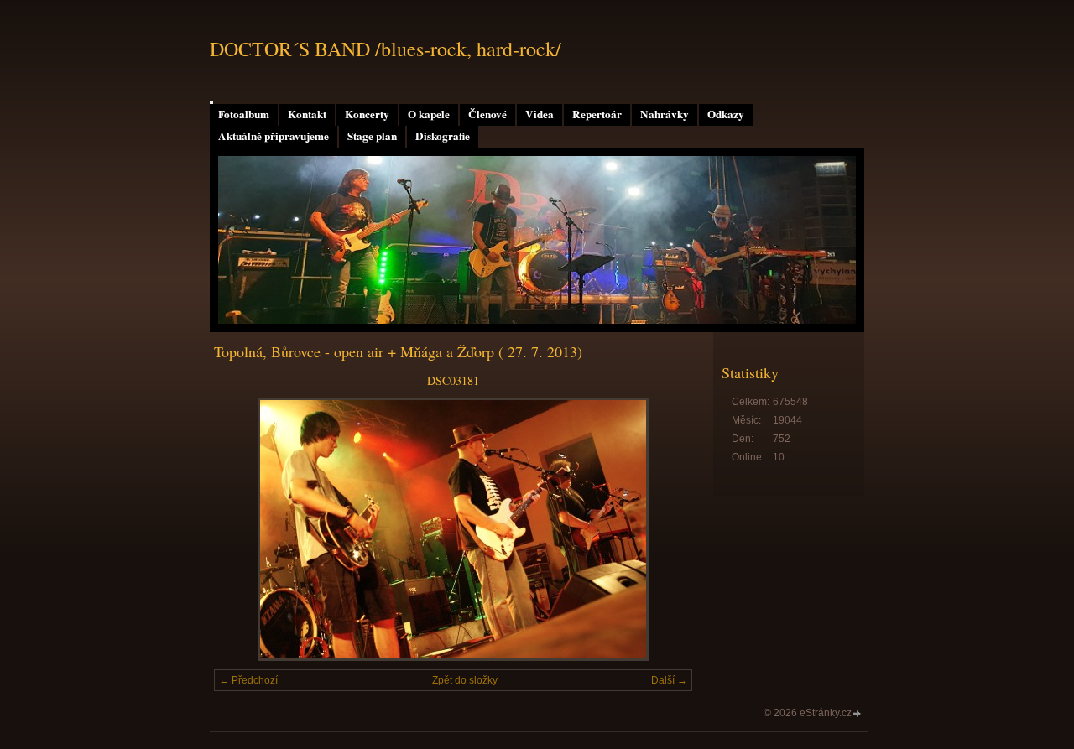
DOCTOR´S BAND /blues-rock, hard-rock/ (385, 48)
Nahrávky (664, 114)
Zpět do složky (465, 680)
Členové (487, 114)
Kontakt (307, 114)
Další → (669, 680)
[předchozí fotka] (241, 529)
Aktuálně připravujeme (273, 135)
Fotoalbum (243, 114)
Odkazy (725, 114)
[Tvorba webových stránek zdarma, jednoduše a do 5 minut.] (857, 714)
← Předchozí (248, 680)
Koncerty (367, 114)
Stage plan (372, 135)
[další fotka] (665, 529)
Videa (539, 114)
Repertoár (597, 114)
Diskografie (442, 135)
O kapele (429, 114)
